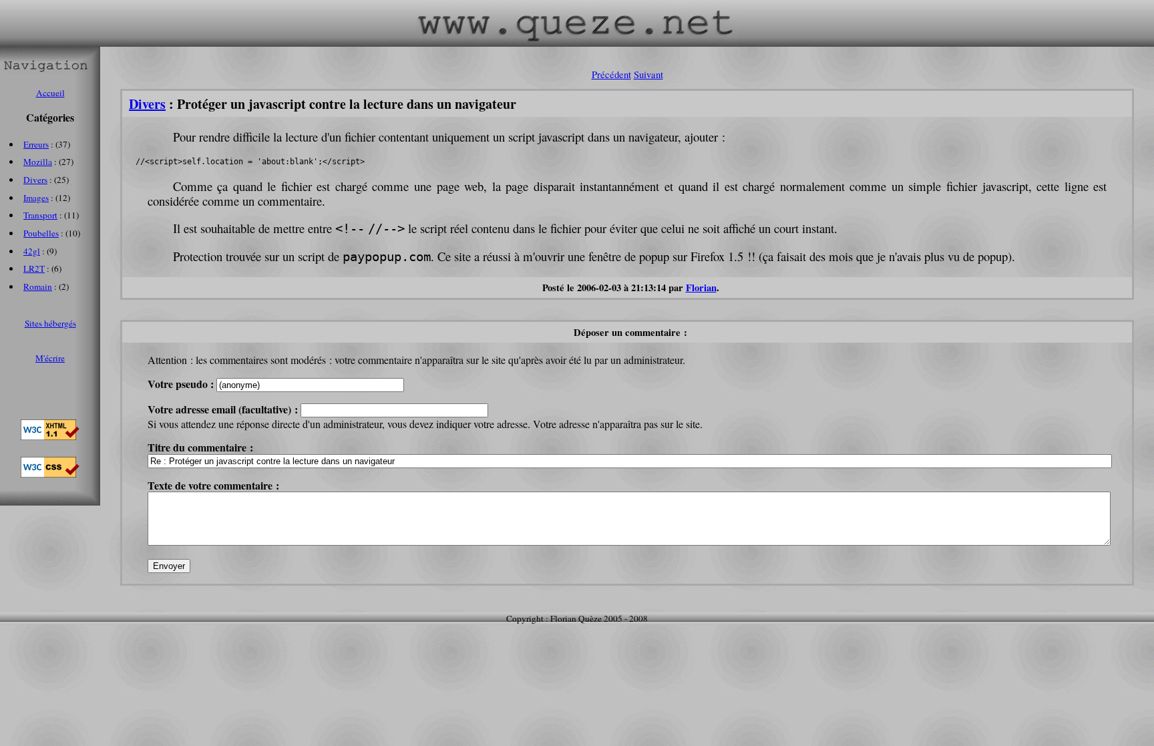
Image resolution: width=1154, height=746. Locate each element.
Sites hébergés (50, 323)
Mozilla (37, 162)
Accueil (50, 93)
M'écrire (50, 358)
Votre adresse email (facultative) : (224, 409)
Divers (147, 104)
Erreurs (36, 144)
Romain (37, 287)
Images (36, 198)
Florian (701, 288)
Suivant (648, 74)
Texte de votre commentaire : (213, 485)
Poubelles (41, 233)
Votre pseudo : (182, 383)
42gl (31, 251)
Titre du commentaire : (200, 447)
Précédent (611, 74)
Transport (40, 215)
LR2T (34, 268)
